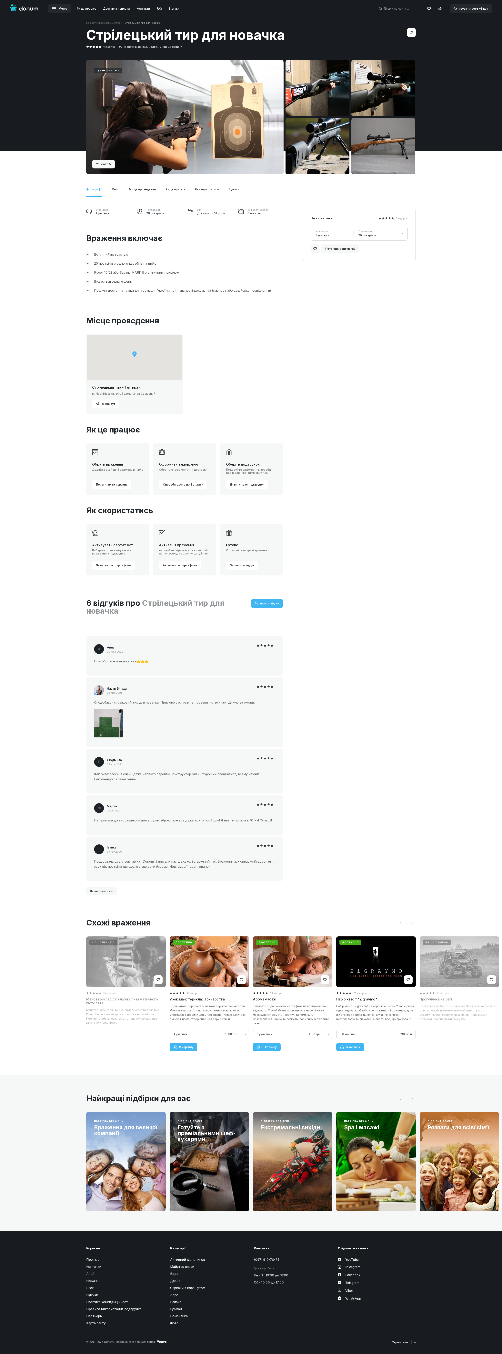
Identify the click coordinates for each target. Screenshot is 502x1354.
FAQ (159, 8)
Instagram (352, 1267)
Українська (400, 1342)
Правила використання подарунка (113, 1309)
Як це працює (86, 8)
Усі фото (103, 164)
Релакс (175, 1301)
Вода (174, 1273)
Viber (349, 1290)
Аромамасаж (264, 999)
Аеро (174, 1294)
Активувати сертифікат (471, 8)
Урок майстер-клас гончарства (197, 999)
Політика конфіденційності (107, 1301)
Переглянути (107, 1199)
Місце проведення (142, 189)
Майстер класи (182, 1266)
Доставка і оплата (116, 8)
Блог (90, 1287)
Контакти (143, 8)
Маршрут (108, 403)
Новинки (93, 1280)
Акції (90, 1273)
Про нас (92, 1259)
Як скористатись (207, 189)
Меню (62, 8)
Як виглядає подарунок (247, 484)
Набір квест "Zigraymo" (356, 999)
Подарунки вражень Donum (103, 22)
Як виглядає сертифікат (114, 565)
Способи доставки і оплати (183, 484)
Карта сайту (96, 1323)
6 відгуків (109, 46)
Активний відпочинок (187, 1259)
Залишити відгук (242, 565)
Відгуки (174, 8)
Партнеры (94, 1316)
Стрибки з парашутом (187, 1287)
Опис (115, 189)
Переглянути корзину (111, 484)
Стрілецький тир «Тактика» (116, 387)
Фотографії (94, 189)
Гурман (176, 1309)
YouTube (352, 1259)
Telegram (352, 1283)
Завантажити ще (101, 891)
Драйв (175, 1280)
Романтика (179, 1316)
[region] (134, 357)
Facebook (352, 1275)
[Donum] (24, 8)
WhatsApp (353, 1298)
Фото (174, 1323)
